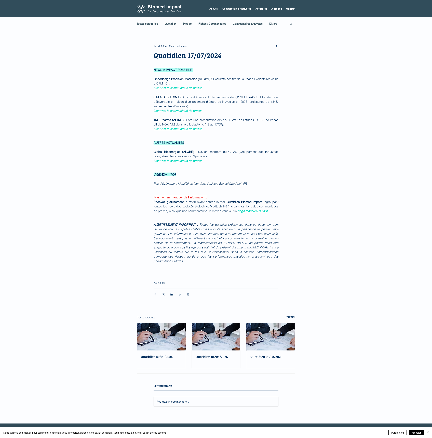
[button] (291, 23)
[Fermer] (428, 432)
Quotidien (171, 23)
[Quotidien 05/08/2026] (270, 336)
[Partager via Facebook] (155, 294)
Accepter (416, 432)
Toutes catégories (147, 23)
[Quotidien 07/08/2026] (161, 336)
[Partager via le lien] (180, 294)
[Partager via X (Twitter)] (163, 294)
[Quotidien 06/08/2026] (216, 336)
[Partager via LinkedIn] (171, 294)
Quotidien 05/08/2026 (266, 357)
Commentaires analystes (248, 23)
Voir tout (290, 316)
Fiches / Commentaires (212, 23)
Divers (273, 23)
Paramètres (397, 432)
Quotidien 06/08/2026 (212, 357)
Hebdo (187, 23)
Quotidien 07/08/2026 (157, 357)
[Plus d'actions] (276, 46)
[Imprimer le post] (188, 294)
